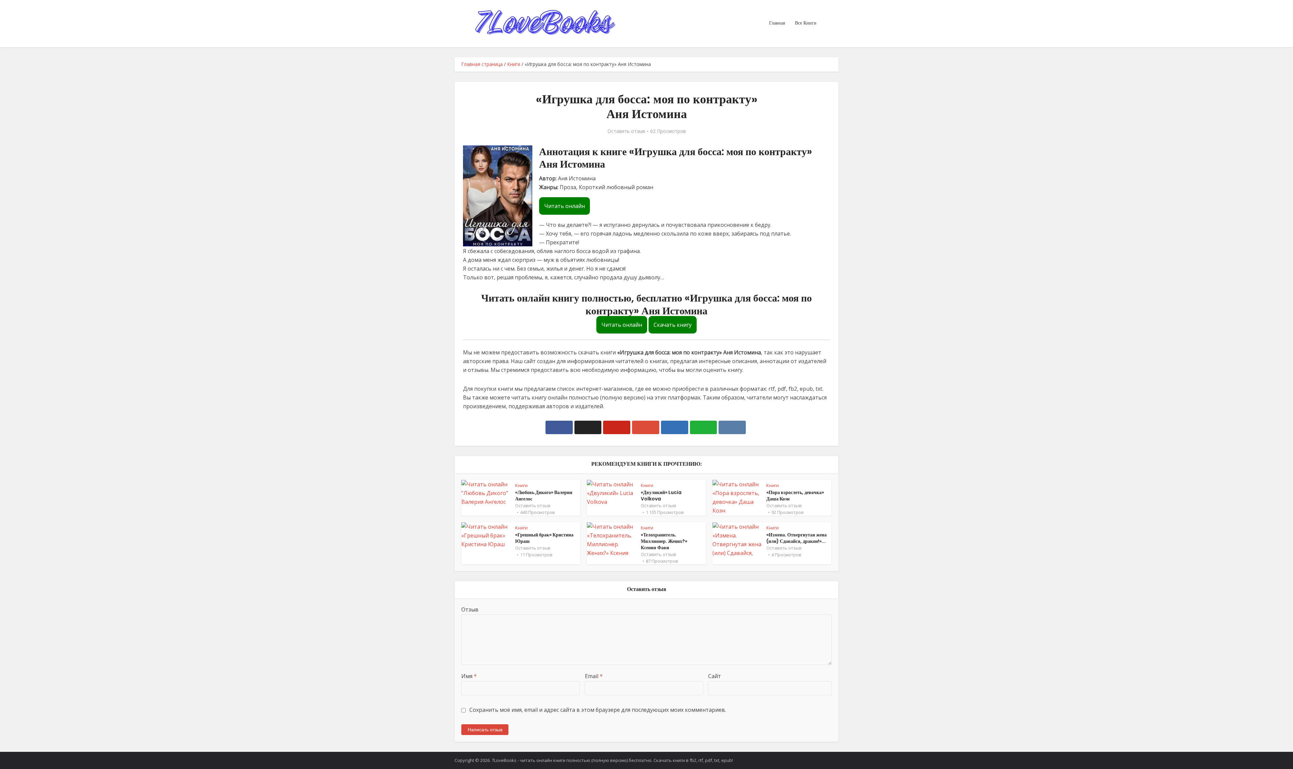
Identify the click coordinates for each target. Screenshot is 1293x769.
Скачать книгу (673, 324)
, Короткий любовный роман (614, 187)
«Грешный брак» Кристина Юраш (544, 538)
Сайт (714, 676)
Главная (777, 23)
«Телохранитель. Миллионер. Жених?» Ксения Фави (664, 541)
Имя (469, 676)
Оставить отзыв (626, 131)
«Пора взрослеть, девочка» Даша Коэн (795, 495)
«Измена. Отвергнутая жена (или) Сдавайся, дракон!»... (796, 538)
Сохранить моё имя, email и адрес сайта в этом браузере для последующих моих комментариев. (597, 709)
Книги (513, 64)
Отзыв (469, 609)
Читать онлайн (564, 206)
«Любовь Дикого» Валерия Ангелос (543, 495)
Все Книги (806, 23)
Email (594, 676)
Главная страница (482, 64)
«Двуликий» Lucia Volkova (661, 495)
